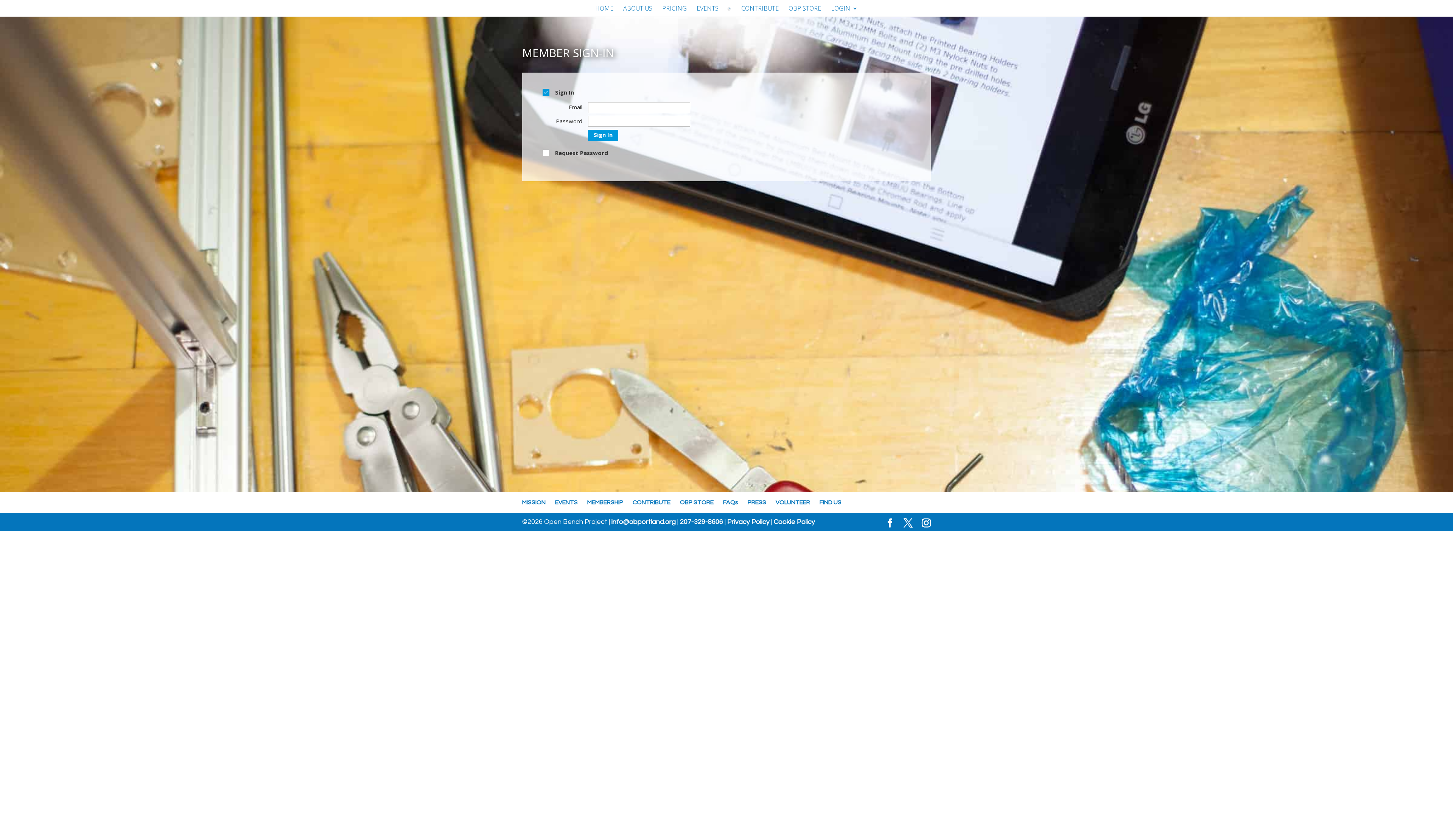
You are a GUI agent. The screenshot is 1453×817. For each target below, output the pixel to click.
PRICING (674, 9)
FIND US (831, 502)
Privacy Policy (748, 522)
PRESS (757, 502)
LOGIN (840, 9)
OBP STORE (805, 9)
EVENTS (708, 9)
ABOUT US (637, 9)
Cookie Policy (794, 522)
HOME (604, 9)
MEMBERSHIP (605, 502)
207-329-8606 (701, 522)
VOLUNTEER (793, 502)
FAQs (730, 502)
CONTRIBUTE (760, 9)
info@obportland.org (643, 522)
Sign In (603, 134)
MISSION (534, 502)
